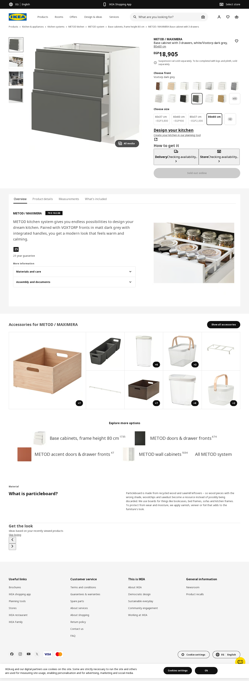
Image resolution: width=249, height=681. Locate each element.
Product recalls (195, 594)
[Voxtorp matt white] (209, 98)
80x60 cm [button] (160, 46)
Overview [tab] (20, 199)
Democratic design (139, 594)
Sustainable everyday (140, 601)
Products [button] (42, 17)
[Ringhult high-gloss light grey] (159, 98)
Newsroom (192, 587)
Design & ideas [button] (93, 17)
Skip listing (15, 535)
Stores (13, 608)
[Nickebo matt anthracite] (184, 98)
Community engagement (143, 608)
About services (79, 608)
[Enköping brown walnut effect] (159, 86)
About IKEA (135, 587)
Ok (206, 670)
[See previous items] (12, 540)
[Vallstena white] (184, 86)
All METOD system (213, 454)
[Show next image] (134, 93)
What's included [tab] (95, 199)
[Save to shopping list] (236, 41)
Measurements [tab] (69, 199)
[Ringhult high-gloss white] (171, 98)
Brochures (15, 587)
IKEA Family (16, 622)
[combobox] (165, 17)
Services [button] (114, 17)
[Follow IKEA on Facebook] (12, 654)
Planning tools (17, 601)
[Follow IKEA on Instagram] (20, 654)
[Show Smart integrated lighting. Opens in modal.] (105, 390)
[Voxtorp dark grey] (197, 98)
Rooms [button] (59, 17)
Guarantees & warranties (85, 594)
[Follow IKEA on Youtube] (29, 654)
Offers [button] (73, 17)
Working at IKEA (137, 615)
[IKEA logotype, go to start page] (18, 17)
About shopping (79, 615)
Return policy (78, 622)
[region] (85, 93)
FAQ (72, 635)
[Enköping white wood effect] (197, 86)
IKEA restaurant (18, 615)
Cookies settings (178, 670)
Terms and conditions (83, 587)
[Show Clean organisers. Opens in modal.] (105, 351)
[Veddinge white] (222, 86)
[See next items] (12, 546)
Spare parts (77, 601)
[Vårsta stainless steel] (209, 86)
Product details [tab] (42, 199)
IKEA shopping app (20, 594)
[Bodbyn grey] (234, 86)
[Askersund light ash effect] (171, 86)
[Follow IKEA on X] (37, 654)
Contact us (76, 629)
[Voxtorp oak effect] (222, 98)
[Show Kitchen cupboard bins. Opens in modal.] (221, 351)
